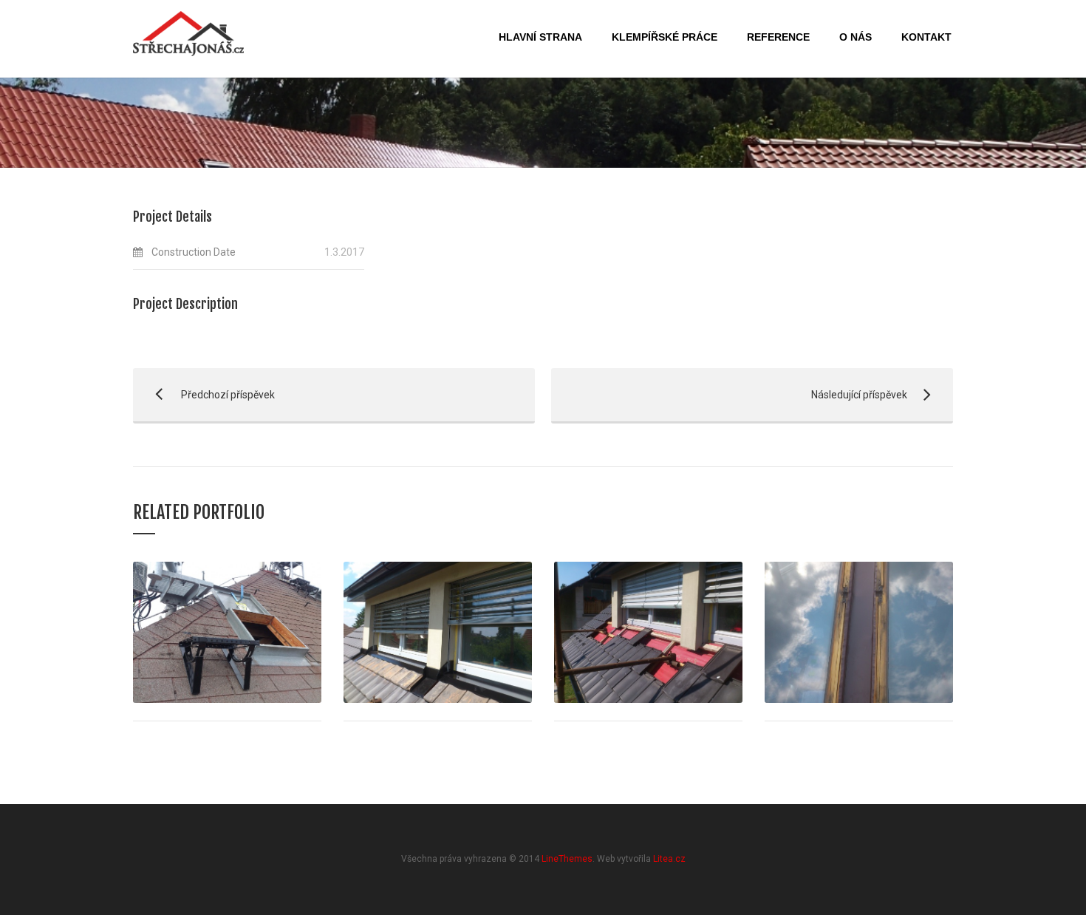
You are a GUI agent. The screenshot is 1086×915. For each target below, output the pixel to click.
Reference (778, 37)
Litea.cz (669, 859)
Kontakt (926, 37)
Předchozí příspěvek (204, 395)
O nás (855, 37)
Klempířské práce (664, 37)
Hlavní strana (540, 37)
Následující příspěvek (729, 395)
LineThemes (567, 859)
